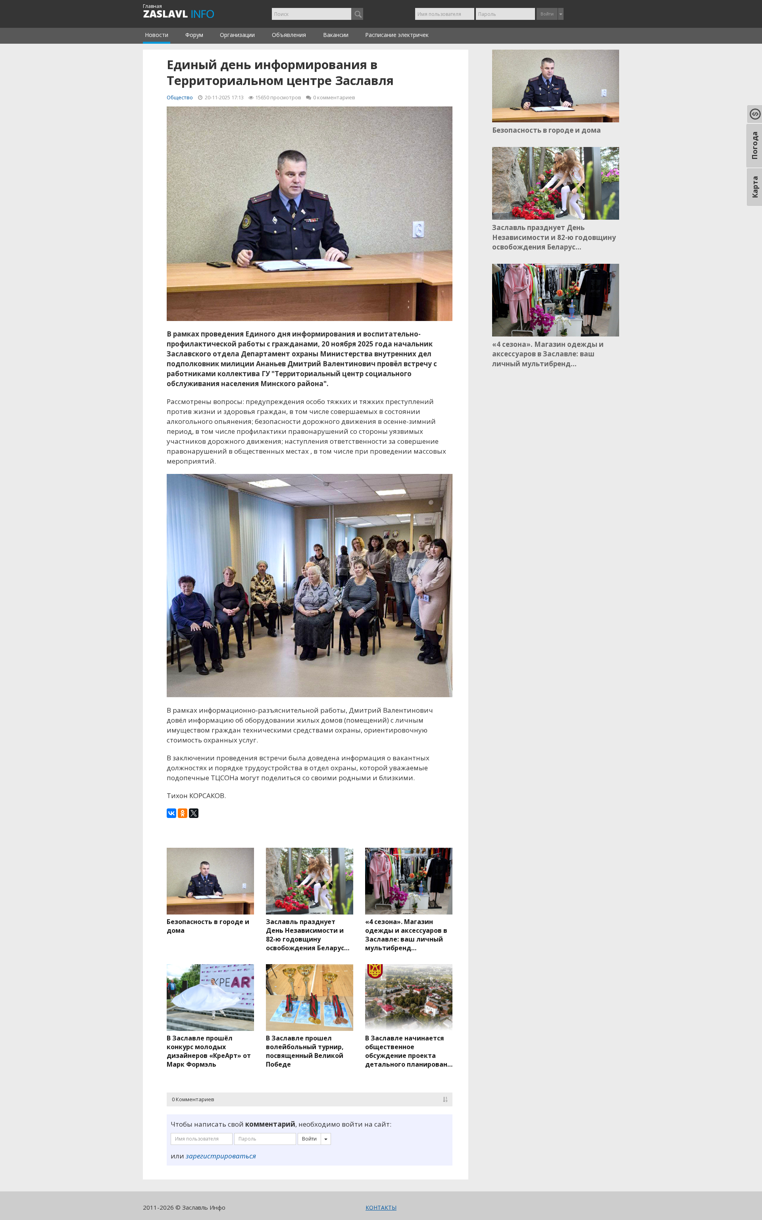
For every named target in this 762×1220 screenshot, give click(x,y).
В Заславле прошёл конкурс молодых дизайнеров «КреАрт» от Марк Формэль (209, 1051)
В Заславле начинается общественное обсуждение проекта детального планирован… (408, 1051)
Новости (156, 35)
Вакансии (335, 35)
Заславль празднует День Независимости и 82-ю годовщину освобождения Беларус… (307, 934)
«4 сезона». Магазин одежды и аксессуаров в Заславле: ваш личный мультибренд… (406, 934)
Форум (194, 35)
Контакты (381, 1207)
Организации (237, 35)
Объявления (289, 35)
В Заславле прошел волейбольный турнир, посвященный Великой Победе (305, 1051)
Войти (547, 14)
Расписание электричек (397, 35)
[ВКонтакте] (171, 813)
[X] (193, 813)
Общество (180, 97)
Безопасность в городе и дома (208, 926)
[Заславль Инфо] (187, 14)
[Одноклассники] (182, 813)
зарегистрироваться (221, 1155)
